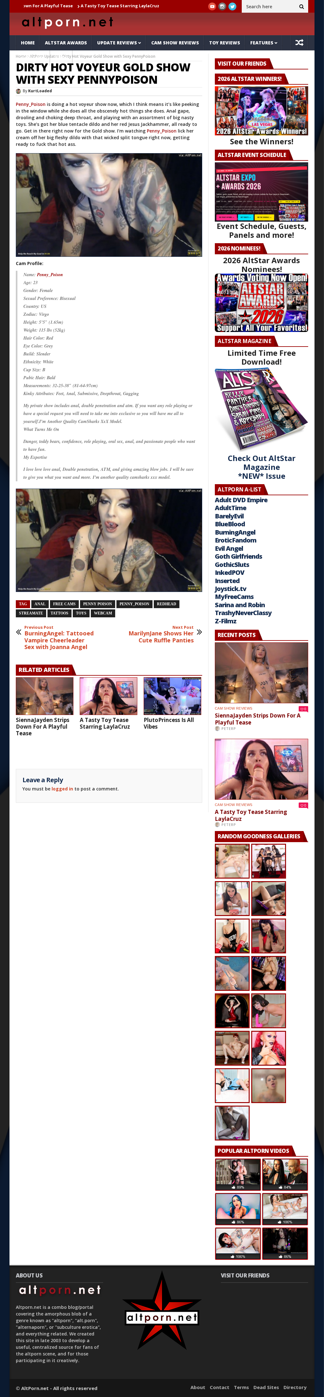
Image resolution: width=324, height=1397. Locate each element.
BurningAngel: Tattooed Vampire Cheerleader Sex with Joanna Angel (59, 637)
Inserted (227, 580)
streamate (31, 613)
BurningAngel (235, 532)
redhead (166, 604)
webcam (103, 613)
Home (28, 43)
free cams (64, 604)
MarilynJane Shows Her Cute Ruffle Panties (161, 634)
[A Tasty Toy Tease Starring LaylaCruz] (108, 696)
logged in (62, 789)
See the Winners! (261, 141)
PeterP (228, 728)
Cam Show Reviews (175, 43)
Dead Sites (266, 1387)
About (197, 1387)
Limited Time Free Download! (261, 357)
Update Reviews (117, 43)
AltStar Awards (66, 43)
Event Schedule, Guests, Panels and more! (262, 230)
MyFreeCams (234, 596)
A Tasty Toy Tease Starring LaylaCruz (77, 6)
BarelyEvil (229, 516)
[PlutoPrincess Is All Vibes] (172, 696)
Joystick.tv (230, 588)
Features (261, 43)
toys (81, 613)
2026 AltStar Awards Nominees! (261, 264)
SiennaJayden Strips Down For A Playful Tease (42, 726)
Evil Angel (229, 548)
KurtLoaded (40, 91)
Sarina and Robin (240, 605)
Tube (61, 58)
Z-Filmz (225, 621)
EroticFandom (235, 540)
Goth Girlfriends (238, 556)
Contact (219, 1387)
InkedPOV (229, 572)
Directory (295, 1387)
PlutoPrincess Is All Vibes (151, 6)
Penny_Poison (31, 104)
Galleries (33, 58)
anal (40, 604)
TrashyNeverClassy (243, 612)
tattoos (59, 613)
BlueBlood (230, 524)
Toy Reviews (224, 43)
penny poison (97, 604)
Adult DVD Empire (241, 500)
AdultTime (230, 508)
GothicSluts (232, 564)
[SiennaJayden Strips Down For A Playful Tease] (44, 696)
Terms (241, 1387)
